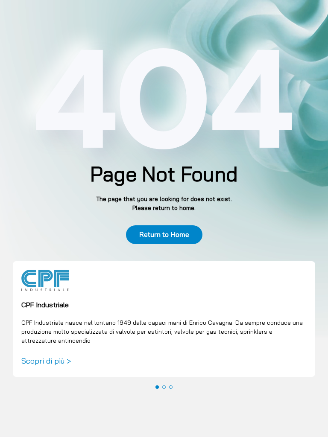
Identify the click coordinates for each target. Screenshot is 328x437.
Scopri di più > (46, 361)
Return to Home (164, 234)
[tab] (157, 387)
